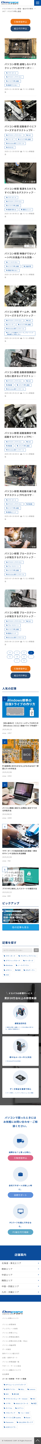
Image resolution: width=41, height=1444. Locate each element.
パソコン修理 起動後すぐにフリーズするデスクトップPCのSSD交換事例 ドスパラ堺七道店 (20, 128)
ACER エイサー (11, 1427)
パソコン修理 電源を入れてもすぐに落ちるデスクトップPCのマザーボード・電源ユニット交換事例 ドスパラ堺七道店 (20, 190)
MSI (34, 1399)
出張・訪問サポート (10, 1357)
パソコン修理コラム (10, 1333)
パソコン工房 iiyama (13, 1417)
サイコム (9, 1408)
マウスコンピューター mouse (16, 1399)
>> (24, 661)
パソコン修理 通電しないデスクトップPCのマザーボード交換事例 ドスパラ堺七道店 (20, 66)
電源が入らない (13, 85)
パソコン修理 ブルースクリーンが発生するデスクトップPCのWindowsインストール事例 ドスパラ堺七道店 (20, 555)
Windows (9, 965)
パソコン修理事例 (9, 1324)
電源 (18, 970)
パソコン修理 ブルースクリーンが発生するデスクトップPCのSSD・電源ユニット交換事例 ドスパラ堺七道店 (20, 614)
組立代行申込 (20, 28)
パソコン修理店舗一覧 (10, 1362)
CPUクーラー (30, 970)
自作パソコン (10, 1389)
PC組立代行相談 (20, 1232)
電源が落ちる (12, 209)
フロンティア (10, 1413)
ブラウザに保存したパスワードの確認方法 (19, 888)
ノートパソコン (13, 262)
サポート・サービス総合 (11, 1366)
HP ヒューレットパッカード (16, 1385)
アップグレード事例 (10, 1328)
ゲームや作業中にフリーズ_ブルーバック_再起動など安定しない (19, 333)
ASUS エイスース (22, 1403)
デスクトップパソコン (15, 77)
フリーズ (10, 139)
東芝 (35, 1403)
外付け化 (11, 147)
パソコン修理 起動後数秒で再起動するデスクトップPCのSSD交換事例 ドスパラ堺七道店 (20, 435)
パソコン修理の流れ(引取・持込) (14, 1341)
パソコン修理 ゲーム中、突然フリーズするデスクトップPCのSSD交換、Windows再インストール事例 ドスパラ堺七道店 (20, 313)
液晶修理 (28, 266)
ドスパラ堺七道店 (13, 81)
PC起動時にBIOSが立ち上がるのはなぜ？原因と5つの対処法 (20, 767)
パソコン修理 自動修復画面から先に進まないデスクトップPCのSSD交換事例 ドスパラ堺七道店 (20, 374)
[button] (37, 3)
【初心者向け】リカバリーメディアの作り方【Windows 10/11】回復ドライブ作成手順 (20, 724)
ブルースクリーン (13, 566)
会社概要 (5, 1374)
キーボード (29, 960)
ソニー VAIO (24, 1413)
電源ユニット (27, 209)
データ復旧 (6, 1349)
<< (10, 652)
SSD (29, 135)
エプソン (20, 1408)
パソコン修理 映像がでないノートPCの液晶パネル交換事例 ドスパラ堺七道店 (20, 255)
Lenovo (32, 1389)
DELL (22, 1389)
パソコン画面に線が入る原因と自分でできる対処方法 (19, 809)
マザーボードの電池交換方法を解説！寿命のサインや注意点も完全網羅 (19, 852)
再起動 (10, 385)
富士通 (16, 1394)
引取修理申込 (27, 3)
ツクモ (8, 1403)
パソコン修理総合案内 (10, 1337)
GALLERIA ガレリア (26, 1422)
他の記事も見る (20, 927)
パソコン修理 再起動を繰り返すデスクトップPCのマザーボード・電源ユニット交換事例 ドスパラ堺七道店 (20, 493)
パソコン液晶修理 (9, 1345)
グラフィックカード (13, 960)
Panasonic (10, 1422)
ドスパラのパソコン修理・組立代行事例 (17, 9)
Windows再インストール (16, 143)
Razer (28, 1417)
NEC (7, 1394)
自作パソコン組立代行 (10, 1353)
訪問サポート (32, 3)
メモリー (9, 970)
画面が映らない (13, 270)
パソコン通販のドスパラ (11, 1370)
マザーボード (12, 73)
